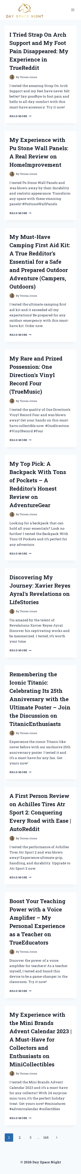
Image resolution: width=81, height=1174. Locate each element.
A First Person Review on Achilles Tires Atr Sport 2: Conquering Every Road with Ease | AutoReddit (40, 812)
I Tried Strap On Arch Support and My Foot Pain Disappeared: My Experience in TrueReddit (38, 51)
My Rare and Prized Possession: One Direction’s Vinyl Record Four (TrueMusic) (36, 375)
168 (46, 1137)
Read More (20, 116)
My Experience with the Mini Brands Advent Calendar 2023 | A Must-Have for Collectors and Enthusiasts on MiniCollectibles (40, 1039)
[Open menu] (72, 10)
